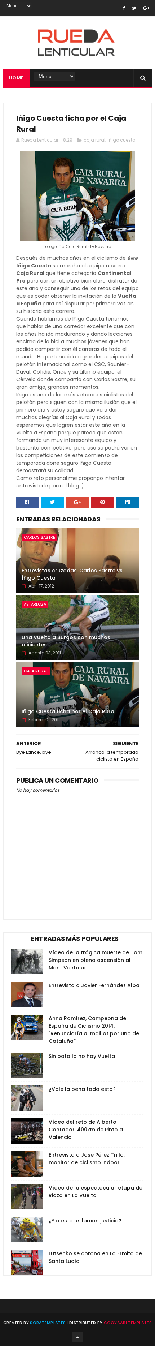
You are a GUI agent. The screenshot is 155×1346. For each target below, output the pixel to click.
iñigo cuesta (122, 140)
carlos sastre (39, 537)
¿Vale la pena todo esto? (82, 1089)
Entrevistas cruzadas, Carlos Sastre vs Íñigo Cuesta (72, 574)
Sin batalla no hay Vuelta (82, 1056)
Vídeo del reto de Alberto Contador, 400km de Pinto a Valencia (86, 1129)
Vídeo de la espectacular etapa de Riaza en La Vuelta (95, 1191)
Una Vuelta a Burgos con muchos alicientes (66, 641)
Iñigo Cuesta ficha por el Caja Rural (69, 711)
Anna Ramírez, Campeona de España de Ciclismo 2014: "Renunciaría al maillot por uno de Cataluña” (94, 1030)
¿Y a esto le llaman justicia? (85, 1220)
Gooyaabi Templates (128, 1322)
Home (16, 78)
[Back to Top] (77, 1337)
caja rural (94, 140)
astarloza (35, 604)
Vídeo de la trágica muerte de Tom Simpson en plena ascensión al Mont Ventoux (95, 960)
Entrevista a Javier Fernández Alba (94, 985)
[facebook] (124, 8)
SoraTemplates (48, 1322)
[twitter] (134, 8)
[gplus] (146, 8)
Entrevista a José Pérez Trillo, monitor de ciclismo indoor (87, 1158)
